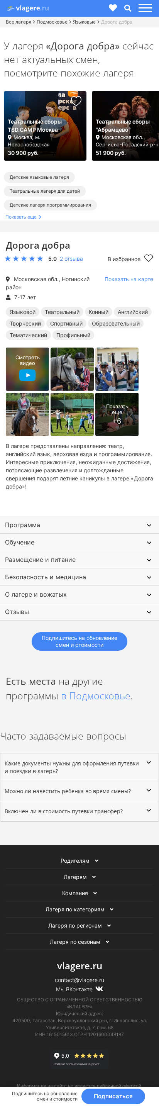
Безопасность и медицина (45, 577)
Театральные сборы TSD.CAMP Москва (35, 125)
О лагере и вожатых (36, 594)
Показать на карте (129, 279)
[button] (144, 8)
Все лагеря (18, 22)
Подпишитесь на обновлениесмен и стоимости (79, 641)
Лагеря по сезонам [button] (76, 941)
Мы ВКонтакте (75, 989)
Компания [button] (76, 893)
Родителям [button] (76, 860)
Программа (22, 525)
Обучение (19, 542)
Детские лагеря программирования (50, 205)
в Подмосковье (95, 695)
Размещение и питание (40, 559)
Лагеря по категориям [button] (76, 909)
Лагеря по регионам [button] (75, 925)
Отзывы (17, 612)
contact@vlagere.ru (79, 980)
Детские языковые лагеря (39, 177)
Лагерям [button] (76, 877)
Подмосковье (52, 22)
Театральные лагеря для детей (45, 191)
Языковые (84, 22)
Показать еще (21, 217)
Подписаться (113, 1096)
